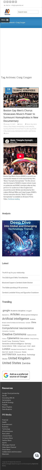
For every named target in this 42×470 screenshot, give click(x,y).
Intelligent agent (21, 346)
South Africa (21, 355)
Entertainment (7, 424)
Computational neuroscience (18, 328)
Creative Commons (14, 334)
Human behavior (29, 126)
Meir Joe (28, 129)
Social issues (10, 131)
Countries (12, 331)
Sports (4, 443)
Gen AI (4, 395)
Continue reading (14, 199)
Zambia (26, 363)
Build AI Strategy (7, 402)
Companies (5, 325)
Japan (33, 346)
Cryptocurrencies (31, 335)
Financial (5, 420)
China (33, 322)
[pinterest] (10, 3)
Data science (24, 338)
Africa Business (7, 431)
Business (5, 427)
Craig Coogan (12, 126)
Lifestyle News (7, 436)
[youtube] (16, 3)
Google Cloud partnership (10, 393)
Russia (24, 352)
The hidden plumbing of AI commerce (15, 288)
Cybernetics (13, 338)
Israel (28, 346)
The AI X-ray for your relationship (13, 273)
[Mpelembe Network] (5, 11)
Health (4, 422)
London (6, 349)
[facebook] (5, 3)
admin (7, 133)
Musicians (30, 349)
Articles (15, 314)
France (22, 341)
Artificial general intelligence (29, 315)
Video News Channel (9, 447)
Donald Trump (6, 341)
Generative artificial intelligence (13, 344)
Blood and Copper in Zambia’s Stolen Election (17, 283)
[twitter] (7, 3)
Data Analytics (7, 409)
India (14, 346)
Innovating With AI (8, 398)
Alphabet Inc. (5, 315)
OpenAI (11, 352)
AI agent (29, 311)
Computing (5, 331)
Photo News (6, 449)
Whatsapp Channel (8, 445)
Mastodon (5, 454)
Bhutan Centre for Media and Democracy (13, 322)
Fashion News (7, 440)
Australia (32, 319)
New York (5, 352)
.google (6, 310)
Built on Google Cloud (8, 464)
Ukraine (4, 359)
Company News (7, 438)
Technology (31, 355)
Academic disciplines (18, 311)
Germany (28, 344)
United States (11, 363)
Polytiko (5, 405)
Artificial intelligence (15, 318)
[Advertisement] (21, 50)
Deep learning (34, 338)
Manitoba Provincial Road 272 (17, 129)
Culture (4, 338)
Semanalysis (6, 400)
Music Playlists (7, 407)
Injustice (5, 129)
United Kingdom (19, 358)
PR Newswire (17, 352)
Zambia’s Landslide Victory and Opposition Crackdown (20, 292)
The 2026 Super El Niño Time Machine (15, 278)
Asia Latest (6, 433)
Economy (15, 341)
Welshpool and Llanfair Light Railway (25, 131)
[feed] (13, 3)
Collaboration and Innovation (12, 452)
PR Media (7, 414)
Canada (28, 322)
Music (21, 124)
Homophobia (20, 126)
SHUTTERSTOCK (9, 354)
